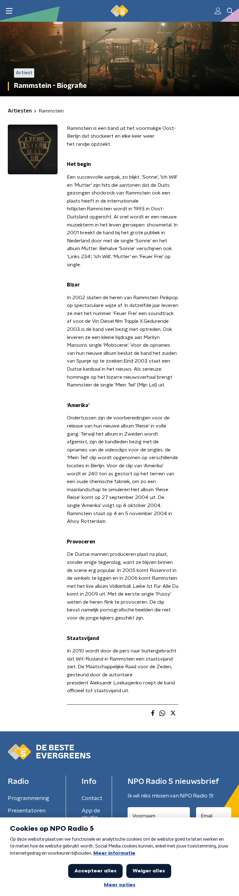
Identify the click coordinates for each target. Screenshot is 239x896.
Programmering (28, 798)
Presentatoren (26, 811)
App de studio (91, 814)
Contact (92, 798)
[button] (9, 11)
